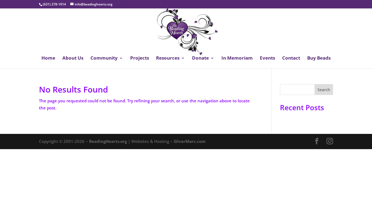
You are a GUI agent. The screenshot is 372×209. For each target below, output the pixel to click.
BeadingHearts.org (108, 141)
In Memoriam (237, 58)
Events (267, 58)
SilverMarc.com (190, 141)
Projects (139, 58)
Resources (167, 58)
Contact (291, 58)
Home (48, 58)
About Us (72, 58)
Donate (200, 58)
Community (104, 58)
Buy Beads (319, 58)
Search (324, 89)
